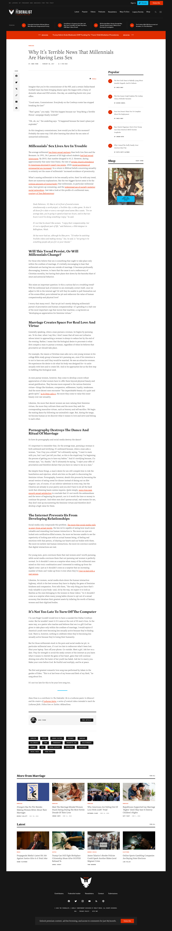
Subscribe (156, 3)
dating (44, 738)
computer (33, 738)
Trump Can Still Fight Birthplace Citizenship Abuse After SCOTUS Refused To (66, 858)
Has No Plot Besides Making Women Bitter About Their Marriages (32, 810)
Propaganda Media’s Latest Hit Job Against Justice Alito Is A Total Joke (32, 857)
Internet (71, 738)
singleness (69, 747)
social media (35, 752)
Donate (144, 3)
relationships (86, 743)
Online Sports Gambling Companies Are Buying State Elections (138, 857)
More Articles (86, 720)
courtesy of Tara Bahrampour (41, 193)
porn (45, 743)
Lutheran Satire (49, 701)
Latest (21, 824)
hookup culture (57, 738)
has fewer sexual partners (60, 152)
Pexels (94, 78)
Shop (111, 161)
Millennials (34, 743)
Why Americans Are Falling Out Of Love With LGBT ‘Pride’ (102, 808)
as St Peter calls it (48, 394)
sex (42, 747)
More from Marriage (31, 776)
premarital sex (71, 743)
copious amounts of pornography (43, 184)
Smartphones (82, 747)
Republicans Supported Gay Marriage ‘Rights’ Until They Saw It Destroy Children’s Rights (139, 810)
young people (49, 752)
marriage (82, 738)
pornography (57, 743)
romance (33, 747)
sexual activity (54, 747)
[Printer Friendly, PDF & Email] (16, 108)
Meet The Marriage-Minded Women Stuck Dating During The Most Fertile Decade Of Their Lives (68, 810)
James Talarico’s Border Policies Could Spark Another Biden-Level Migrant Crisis (101, 858)
